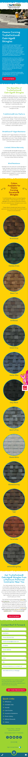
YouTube (14, 737)
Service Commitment (14, 730)
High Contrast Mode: (12, 747)
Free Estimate (26, 755)
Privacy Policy (10, 728)
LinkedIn (17, 737)
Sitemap (18, 728)
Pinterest (20, 737)
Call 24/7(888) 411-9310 (2, 755)
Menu (14, 752)
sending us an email (18, 611)
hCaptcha (23, 692)
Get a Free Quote (9, 79)
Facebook (7, 737)
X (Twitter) (10, 737)
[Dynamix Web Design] (14, 742)
